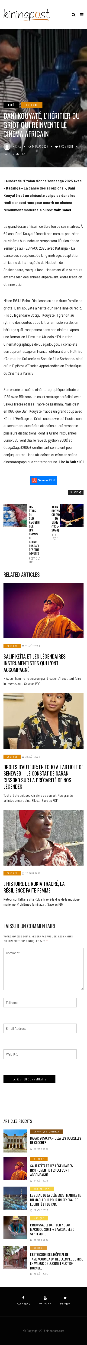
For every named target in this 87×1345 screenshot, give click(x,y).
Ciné (11, 105)
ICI (81, 461)
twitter (65, 1304)
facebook (23, 1304)
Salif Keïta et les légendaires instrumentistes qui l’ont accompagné (34, 663)
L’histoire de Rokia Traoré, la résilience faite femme (34, 887)
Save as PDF (46, 480)
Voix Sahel (63, 209)
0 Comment (66, 146)
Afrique (39, 1247)
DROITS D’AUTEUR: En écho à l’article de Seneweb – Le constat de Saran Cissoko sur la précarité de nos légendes (43, 776)
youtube (45, 1304)
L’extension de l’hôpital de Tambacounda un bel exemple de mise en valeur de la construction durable (56, 1261)
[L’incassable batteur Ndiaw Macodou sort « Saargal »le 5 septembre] (15, 1227)
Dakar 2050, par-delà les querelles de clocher (55, 1140)
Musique (39, 1218)
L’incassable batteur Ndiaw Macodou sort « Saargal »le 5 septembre (52, 1229)
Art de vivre (42, 1188)
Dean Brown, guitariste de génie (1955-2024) (55, 522)
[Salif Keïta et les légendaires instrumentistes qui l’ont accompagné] (43, 611)
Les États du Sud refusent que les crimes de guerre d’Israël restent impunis (32, 534)
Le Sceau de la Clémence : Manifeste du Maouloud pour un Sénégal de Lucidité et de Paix (55, 1200)
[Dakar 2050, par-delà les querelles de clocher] (15, 1140)
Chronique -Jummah (47, 1131)
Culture (32, 105)
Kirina (17, 146)
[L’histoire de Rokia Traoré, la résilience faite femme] (43, 838)
